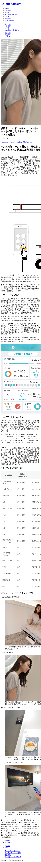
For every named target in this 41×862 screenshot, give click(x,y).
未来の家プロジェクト (26, 142)
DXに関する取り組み (12, 14)
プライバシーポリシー (12, 851)
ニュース (8, 16)
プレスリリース (13, 142)
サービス (8, 8)
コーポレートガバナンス (13, 857)
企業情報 (8, 10)
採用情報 (8, 18)
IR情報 (7, 12)
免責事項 (8, 855)
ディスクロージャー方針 (13, 853)
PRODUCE (4, 142)
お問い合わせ (9, 20)
